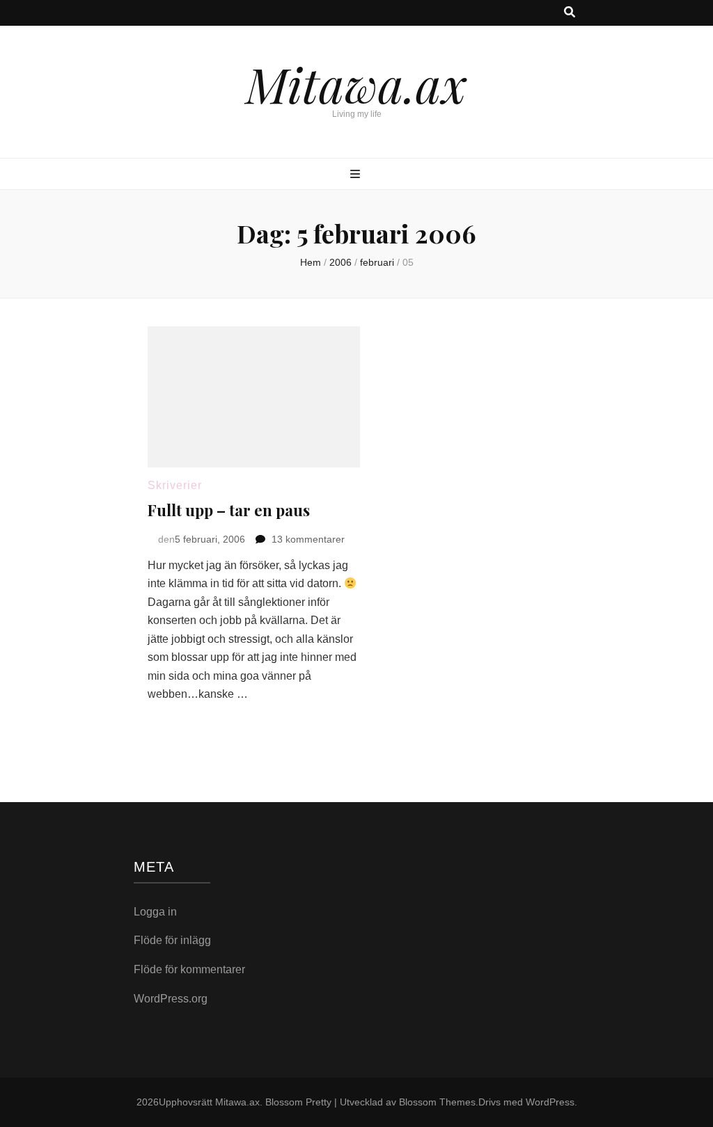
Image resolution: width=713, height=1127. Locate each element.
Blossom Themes (437, 1102)
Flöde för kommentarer (189, 969)
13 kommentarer (308, 539)
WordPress (550, 1102)
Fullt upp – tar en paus (229, 509)
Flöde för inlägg (172, 940)
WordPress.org (170, 999)
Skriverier (175, 485)
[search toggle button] (569, 12)
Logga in (155, 912)
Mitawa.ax (356, 83)
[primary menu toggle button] (356, 175)
